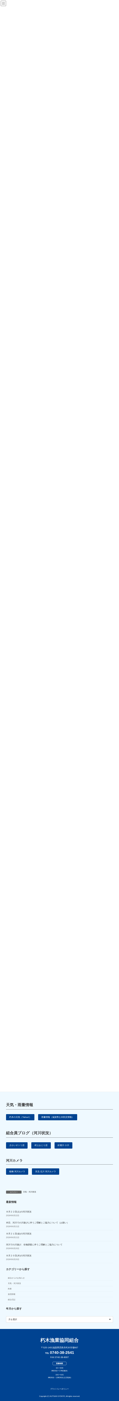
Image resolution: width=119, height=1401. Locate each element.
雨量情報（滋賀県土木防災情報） (57, 1117)
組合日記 (11, 1300)
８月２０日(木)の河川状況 (18, 1255)
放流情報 (11, 1294)
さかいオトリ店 (16, 1145)
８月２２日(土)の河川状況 (18, 1211)
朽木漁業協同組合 (59, 1340)
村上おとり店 (41, 1145)
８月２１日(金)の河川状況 (18, 1233)
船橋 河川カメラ (17, 1171)
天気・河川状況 (29, 1192)
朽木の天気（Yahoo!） (20, 1117)
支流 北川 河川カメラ (45, 1171)
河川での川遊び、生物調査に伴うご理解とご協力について (34, 1244)
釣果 (10, 1289)
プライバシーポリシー (59, 1389)
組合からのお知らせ (16, 1278)
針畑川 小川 (63, 1145)
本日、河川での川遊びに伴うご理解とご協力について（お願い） (37, 1222)
